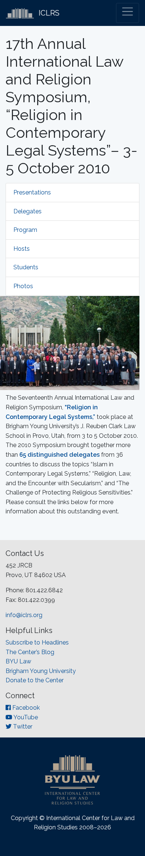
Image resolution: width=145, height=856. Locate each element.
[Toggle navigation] (127, 13)
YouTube (25, 717)
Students (25, 267)
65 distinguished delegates (59, 454)
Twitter (22, 726)
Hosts (21, 248)
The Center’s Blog (30, 652)
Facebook (25, 707)
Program (25, 229)
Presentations (32, 192)
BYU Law (18, 661)
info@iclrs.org (24, 615)
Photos (23, 286)
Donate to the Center (35, 680)
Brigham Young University (41, 671)
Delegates (27, 211)
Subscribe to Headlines (37, 642)
